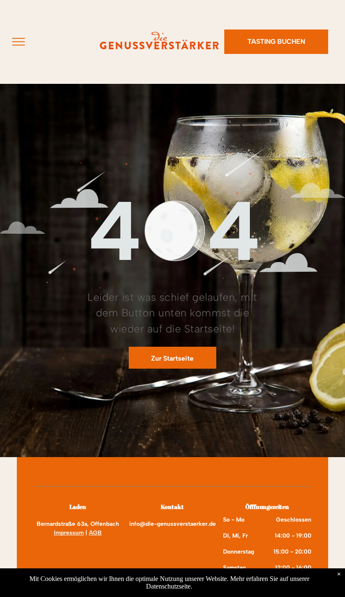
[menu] (18, 42)
